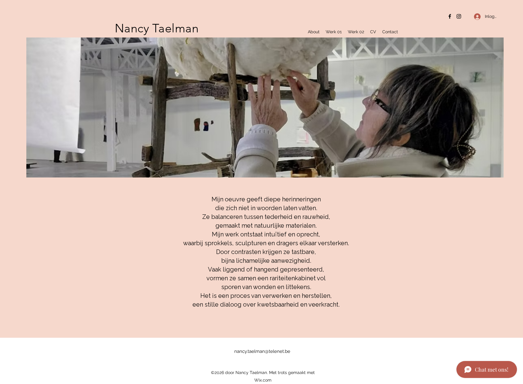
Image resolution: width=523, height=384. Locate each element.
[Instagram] (459, 16)
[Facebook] (450, 16)
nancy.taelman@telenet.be (262, 351)
